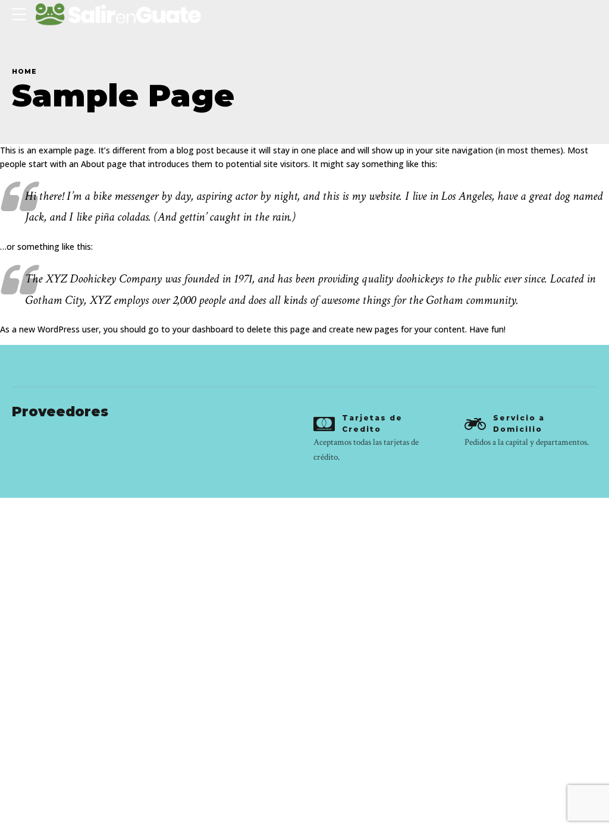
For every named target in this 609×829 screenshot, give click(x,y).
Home (24, 71)
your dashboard (202, 329)
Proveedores (60, 411)
